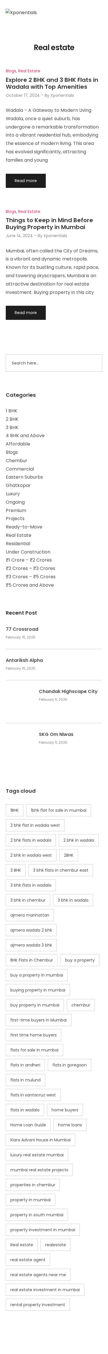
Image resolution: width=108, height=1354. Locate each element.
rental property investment (37, 1305)
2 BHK (12, 419)
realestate (55, 1245)
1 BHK (11, 410)
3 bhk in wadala (73, 900)
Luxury (13, 493)
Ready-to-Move (24, 527)
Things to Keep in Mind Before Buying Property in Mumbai (49, 223)
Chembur (16, 460)
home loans (70, 1125)
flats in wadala (24, 1110)
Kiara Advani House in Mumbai (40, 1140)
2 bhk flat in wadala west (35, 825)
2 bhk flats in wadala (30, 840)
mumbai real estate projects (39, 1170)
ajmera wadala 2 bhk (31, 930)
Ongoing (15, 502)
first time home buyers (33, 1035)
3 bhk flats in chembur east (60, 870)
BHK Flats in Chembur (31, 960)
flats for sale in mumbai (34, 1050)
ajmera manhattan (29, 915)
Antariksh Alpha (24, 660)
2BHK (68, 855)
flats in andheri (25, 1065)
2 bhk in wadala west (31, 855)
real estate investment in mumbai (45, 1290)
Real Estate (18, 535)
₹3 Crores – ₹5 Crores (31, 576)
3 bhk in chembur (28, 900)
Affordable (18, 444)
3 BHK (12, 427)
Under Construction (28, 552)
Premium (16, 510)
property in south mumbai (36, 1215)
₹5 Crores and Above (30, 585)
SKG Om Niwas (56, 734)
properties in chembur (32, 1185)
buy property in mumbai (34, 1005)
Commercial (20, 469)
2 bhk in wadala (78, 840)
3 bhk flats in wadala (30, 885)
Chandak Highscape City (68, 691)
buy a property (80, 960)
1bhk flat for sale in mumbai (58, 810)
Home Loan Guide (28, 1125)
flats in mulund (25, 1080)
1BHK (14, 810)
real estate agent (28, 1260)
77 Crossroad (22, 629)
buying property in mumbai (37, 990)
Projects (15, 518)
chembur (80, 1005)
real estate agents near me (38, 1275)
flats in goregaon (69, 1065)
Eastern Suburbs (24, 477)
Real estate (21, 1245)
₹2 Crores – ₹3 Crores (30, 568)
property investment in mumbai (42, 1230)
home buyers (65, 1110)
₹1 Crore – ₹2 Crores (29, 560)
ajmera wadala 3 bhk (31, 945)
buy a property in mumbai (36, 975)
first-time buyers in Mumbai (38, 1020)
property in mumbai (30, 1200)
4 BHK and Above (25, 435)
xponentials (62, 95)
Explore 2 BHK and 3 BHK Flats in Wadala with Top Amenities (52, 83)
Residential (18, 543)
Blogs (12, 452)
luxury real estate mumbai (37, 1155)
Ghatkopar (18, 485)
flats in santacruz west (33, 1095)
